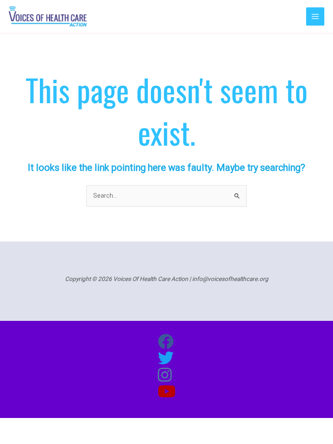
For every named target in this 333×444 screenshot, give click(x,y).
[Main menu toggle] (315, 16)
